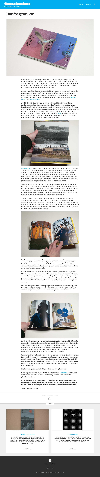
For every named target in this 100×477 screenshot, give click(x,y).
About (81, 4)
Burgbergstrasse (35, 99)
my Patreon (65, 373)
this (59, 113)
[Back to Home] (50, 463)
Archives (88, 4)
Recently (50, 403)
